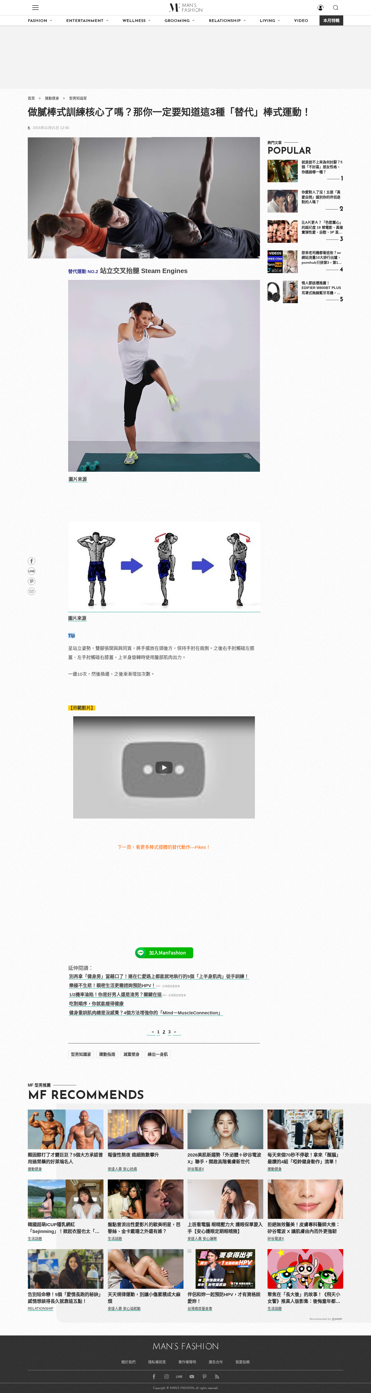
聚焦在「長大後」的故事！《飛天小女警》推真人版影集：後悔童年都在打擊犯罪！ (304, 1298)
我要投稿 (242, 1362)
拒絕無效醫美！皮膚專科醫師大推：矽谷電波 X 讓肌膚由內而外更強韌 (304, 1228)
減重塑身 (131, 1054)
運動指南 (107, 1054)
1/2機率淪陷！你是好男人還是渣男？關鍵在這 (115, 994)
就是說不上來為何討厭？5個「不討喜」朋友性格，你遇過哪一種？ (322, 167)
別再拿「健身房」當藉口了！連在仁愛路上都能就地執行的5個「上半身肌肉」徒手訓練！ (159, 976)
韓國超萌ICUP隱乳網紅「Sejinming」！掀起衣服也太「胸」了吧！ (65, 1228)
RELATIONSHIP (225, 21)
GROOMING (177, 21)
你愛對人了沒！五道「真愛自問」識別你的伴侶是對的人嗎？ (321, 197)
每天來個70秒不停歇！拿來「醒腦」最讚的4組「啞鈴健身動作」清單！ (304, 1158)
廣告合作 (216, 1362)
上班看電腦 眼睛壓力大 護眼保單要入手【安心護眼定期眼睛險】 (225, 1228)
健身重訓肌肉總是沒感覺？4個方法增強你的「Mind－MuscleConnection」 (146, 1012)
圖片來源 (78, 479)
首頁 (31, 98)
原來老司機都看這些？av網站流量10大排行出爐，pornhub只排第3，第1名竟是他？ (322, 258)
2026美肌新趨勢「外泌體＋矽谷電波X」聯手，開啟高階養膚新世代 (224, 1158)
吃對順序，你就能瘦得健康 (96, 1003)
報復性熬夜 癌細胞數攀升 (133, 1155)
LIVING (267, 21)
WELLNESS (134, 21)
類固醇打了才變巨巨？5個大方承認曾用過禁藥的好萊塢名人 (65, 1158)
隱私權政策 (157, 1362)
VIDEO (301, 21)
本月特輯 (331, 21)
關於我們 (128, 1362)
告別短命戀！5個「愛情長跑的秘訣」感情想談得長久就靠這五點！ (65, 1298)
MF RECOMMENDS (86, 1096)
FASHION (37, 21)
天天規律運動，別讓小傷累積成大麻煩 (144, 1298)
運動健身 (52, 98)
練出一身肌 (158, 1054)
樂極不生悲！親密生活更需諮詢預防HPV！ (112, 985)
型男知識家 (78, 98)
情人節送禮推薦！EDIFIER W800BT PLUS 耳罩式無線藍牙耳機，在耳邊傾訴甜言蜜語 (321, 288)
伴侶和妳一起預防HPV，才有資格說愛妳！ (224, 1298)
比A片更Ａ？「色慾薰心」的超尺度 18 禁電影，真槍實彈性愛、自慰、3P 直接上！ (322, 227)
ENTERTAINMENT (84, 21)
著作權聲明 (187, 1362)
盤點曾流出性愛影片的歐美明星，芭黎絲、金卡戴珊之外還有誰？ (144, 1228)
